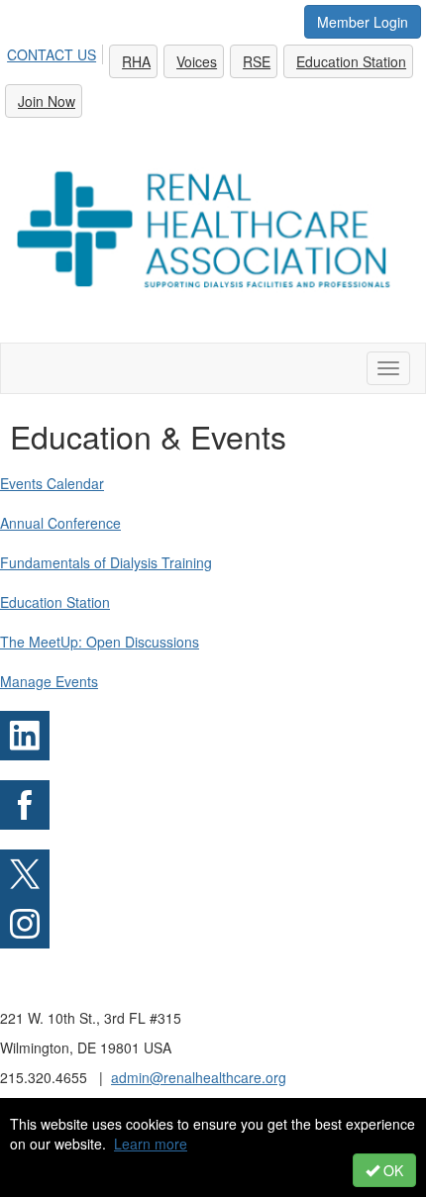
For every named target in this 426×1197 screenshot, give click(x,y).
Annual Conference (60, 523)
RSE (256, 61)
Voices (196, 61)
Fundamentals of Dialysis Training (106, 562)
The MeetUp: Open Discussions (99, 641)
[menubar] (213, 78)
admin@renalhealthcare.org (198, 1077)
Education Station (351, 61)
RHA (136, 61)
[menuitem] (57, 51)
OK (391, 1170)
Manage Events (49, 681)
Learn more (150, 1143)
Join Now (46, 101)
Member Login (362, 22)
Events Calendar (52, 483)
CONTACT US (51, 54)
